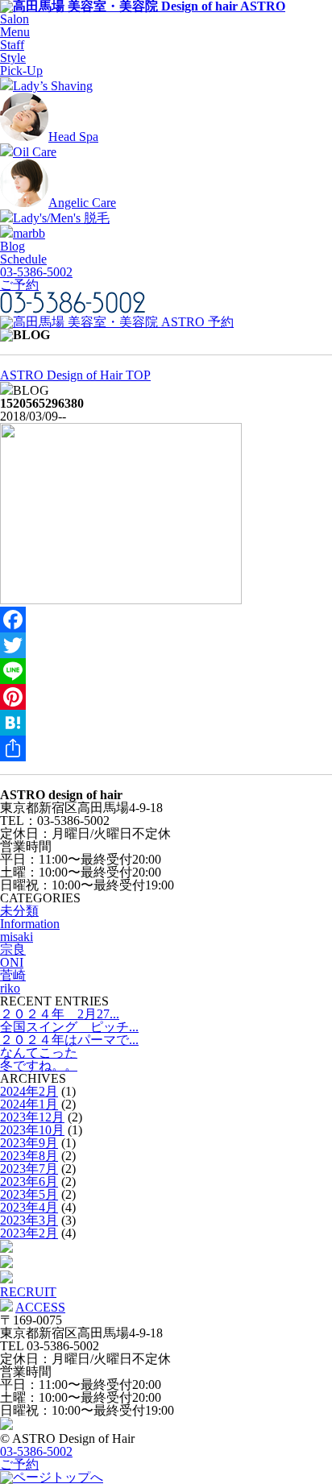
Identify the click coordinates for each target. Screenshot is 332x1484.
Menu (15, 32)
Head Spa (73, 136)
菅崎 (13, 975)
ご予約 (19, 285)
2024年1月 (29, 1104)
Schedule (23, 259)
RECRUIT (28, 1292)
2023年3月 (29, 1220)
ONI (11, 962)
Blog (12, 246)
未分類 (19, 911)
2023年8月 (29, 1156)
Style (13, 57)
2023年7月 (29, 1168)
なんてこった (38, 1052)
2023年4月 (29, 1207)
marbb (29, 233)
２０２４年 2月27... (59, 1014)
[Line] (166, 671)
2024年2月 (29, 1091)
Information (30, 924)
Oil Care (34, 152)
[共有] (166, 748)
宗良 (13, 949)
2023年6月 (29, 1181)
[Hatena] (166, 723)
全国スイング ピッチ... (69, 1027)
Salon (14, 19)
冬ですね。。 (38, 1065)
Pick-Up (21, 70)
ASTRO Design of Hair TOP (75, 375)
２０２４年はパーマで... (69, 1040)
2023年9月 (29, 1143)
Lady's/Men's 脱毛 (61, 218)
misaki (16, 936)
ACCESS (40, 1307)
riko (10, 988)
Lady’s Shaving (53, 86)
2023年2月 (29, 1233)
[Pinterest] (166, 697)
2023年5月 (29, 1194)
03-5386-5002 (36, 272)
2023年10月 (32, 1130)
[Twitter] (166, 645)
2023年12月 (32, 1117)
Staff (12, 45)
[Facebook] (166, 619)
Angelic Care (82, 202)
